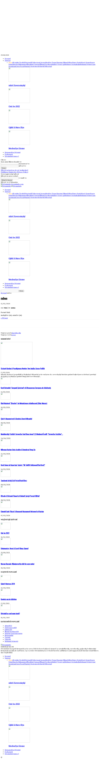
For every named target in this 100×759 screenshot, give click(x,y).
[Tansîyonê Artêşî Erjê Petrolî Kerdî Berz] (6, 476)
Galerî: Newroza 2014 (8, 583)
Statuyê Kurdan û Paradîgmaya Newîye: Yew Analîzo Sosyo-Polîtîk (23, 368)
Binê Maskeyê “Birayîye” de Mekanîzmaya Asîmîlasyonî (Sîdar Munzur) (24, 403)
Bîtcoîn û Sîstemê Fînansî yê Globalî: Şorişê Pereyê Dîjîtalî (20, 496)
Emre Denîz (76, 62)
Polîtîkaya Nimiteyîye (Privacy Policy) (14, 172)
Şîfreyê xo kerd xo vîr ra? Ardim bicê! (14, 170)
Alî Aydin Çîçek (17, 62)
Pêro (10, 62)
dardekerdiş (16, 333)
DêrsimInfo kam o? (12, 156)
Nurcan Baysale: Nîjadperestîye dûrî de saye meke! (17, 563)
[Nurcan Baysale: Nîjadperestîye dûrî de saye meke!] (6, 560)
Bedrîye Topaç (51, 62)
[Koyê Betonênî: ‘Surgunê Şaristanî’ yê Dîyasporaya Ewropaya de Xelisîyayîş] (6, 384)
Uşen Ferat (20, 66)
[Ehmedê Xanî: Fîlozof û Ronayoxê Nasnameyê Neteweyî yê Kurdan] (6, 507)
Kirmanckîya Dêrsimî (12, 152)
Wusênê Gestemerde (32, 66)
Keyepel (8, 58)
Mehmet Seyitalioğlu (72, 64)
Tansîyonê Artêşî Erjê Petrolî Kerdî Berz (14, 480)
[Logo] (6, 186)
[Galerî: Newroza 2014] (6, 580)
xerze (14, 335)
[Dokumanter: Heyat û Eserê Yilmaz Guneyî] (6, 544)
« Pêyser (4, 318)
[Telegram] (25, 324)
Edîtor (69, 62)
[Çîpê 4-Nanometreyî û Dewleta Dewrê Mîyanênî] (6, 414)
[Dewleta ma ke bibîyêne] (6, 595)
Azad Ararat (41, 62)
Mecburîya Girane (17, 148)
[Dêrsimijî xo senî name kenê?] (6, 609)
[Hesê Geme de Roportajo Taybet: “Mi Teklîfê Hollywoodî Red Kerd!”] (6, 461)
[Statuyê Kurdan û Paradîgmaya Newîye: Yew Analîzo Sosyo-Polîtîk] (16, 364)
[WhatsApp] (18, 324)
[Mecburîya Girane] (19, 144)
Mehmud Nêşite (86, 64)
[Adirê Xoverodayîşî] (19, 81)
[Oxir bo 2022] (19, 102)
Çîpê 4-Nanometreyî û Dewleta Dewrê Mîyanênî (16, 418)
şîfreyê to (22, 166)
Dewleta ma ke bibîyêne (9, 599)
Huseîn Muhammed (19, 64)
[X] (11, 324)
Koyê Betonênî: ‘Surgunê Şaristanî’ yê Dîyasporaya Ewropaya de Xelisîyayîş (26, 387)
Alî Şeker (33, 62)
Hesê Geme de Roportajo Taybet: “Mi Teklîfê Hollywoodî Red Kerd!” (23, 465)
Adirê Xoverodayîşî (17, 85)
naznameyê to (24, 164)
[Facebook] (4, 324)
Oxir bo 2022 (14, 106)
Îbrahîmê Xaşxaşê (33, 64)
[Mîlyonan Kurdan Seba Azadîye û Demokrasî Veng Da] (6, 445)
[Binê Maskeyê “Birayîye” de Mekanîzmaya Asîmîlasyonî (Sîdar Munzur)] (6, 399)
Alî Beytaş (26, 62)
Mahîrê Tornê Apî (58, 64)
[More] (32, 324)
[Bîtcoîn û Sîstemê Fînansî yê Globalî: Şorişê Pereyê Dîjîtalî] (6, 492)
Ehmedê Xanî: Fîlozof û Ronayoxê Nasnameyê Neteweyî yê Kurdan (22, 511)
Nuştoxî (7, 60)
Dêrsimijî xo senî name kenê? (10, 613)
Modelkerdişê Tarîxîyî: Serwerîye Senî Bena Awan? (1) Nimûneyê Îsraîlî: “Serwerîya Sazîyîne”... (32, 434)
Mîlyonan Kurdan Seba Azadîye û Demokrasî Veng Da (18, 449)
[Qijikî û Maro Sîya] (19, 123)
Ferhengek (9, 154)
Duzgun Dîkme (62, 62)
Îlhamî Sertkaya (46, 64)
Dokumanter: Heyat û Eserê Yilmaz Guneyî (14, 548)
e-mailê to (23, 178)
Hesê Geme (85, 62)
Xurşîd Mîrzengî (46, 66)
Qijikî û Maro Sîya (16, 127)
